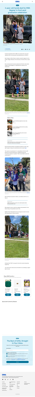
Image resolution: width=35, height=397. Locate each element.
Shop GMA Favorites (9, 276)
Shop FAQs (18, 381)
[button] (2, 1)
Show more (28, 112)
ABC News (18, 383)
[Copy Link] (29, 49)
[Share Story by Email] (27, 49)
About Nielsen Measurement (11, 386)
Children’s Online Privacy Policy (4, 388)
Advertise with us (4, 390)
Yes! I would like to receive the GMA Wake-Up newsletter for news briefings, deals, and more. (17, 356)
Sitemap (25, 381)
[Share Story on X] (24, 49)
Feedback (11, 389)
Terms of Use (19, 358)
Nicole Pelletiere (8, 48)
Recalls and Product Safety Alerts (27, 384)
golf (25, 147)
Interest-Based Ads (12, 384)
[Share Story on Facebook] (22, 49)
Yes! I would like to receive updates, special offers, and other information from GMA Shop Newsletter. (18, 354)
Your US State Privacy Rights (12, 382)
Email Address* (8, 348)
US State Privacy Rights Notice (21, 359)
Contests (3, 381)
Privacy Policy (13, 359)
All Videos (18, 386)
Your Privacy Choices (5, 386)
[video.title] (17, 29)
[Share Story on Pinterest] (25, 49)
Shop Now (8, 294)
